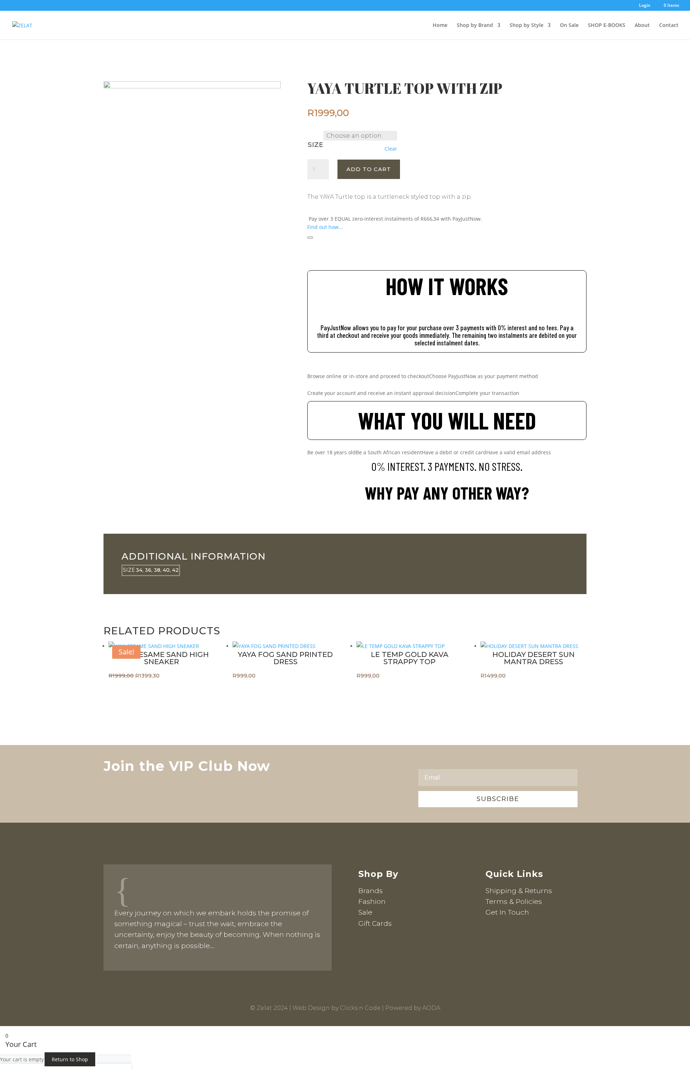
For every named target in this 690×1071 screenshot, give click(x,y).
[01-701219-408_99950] (192, 86)
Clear (391, 149)
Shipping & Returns (519, 891)
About (642, 25)
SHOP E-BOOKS (606, 25)
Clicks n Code (360, 1008)
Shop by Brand (475, 25)
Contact (668, 25)
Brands (370, 891)
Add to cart (368, 169)
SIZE (315, 145)
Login (644, 5)
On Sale (569, 25)
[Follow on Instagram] (505, 934)
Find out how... (325, 227)
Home (440, 25)
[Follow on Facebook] (491, 934)
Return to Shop (70, 1059)
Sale (365, 912)
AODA (431, 1008)
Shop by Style (526, 25)
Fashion (372, 901)
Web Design (311, 1008)
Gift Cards (375, 923)
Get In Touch (507, 912)
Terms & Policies (514, 901)
